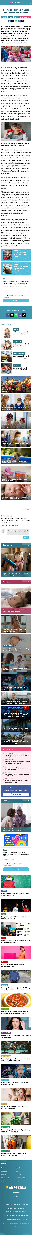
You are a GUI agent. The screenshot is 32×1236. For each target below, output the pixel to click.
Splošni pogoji (23, 1215)
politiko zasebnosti (9, 865)
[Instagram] (17, 1196)
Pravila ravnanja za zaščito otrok (16, 1219)
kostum (14, 310)
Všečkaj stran (17, 794)
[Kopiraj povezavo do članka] (22, 21)
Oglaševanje (8, 1204)
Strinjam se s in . (14, 296)
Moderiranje (12, 1208)
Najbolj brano (9, 749)
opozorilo (21, 310)
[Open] (4, 2)
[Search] (29, 2)
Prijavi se (16, 300)
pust (9, 310)
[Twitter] (12, 21)
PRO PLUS (25, 1204)
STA (5, 17)
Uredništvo (17, 1204)
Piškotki (21, 1208)
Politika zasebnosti (10, 1215)
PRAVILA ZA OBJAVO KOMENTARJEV (10, 525)
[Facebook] (9, 21)
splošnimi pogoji (15, 295)
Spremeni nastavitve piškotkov (16, 1212)
